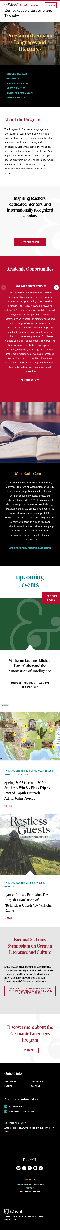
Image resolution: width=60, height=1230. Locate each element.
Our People (37, 1082)
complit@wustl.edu (30, 1191)
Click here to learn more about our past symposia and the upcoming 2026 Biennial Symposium (30, 991)
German (23, 775)
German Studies (30, 380)
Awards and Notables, (30, 883)
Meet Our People (30, 242)
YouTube (35, 1168)
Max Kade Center (17, 84)
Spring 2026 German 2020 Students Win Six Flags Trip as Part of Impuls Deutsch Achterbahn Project (27, 790)
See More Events (52, 598)
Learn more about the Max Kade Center (30, 548)
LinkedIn (41, 1168)
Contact (35, 1086)
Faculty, (9, 771)
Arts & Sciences (17, 1107)
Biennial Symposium (19, 93)
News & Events (15, 88)
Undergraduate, (26, 771)
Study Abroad (15, 98)
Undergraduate (17, 74)
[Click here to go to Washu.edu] (14, 1213)
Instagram (18, 1168)
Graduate (12, 79)
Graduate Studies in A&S (21, 1112)
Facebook (24, 1168)
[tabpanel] (30, 510)
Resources (10, 1082)
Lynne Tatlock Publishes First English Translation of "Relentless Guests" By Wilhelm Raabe (28, 902)
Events (8, 1086)
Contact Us (30, 1050)
